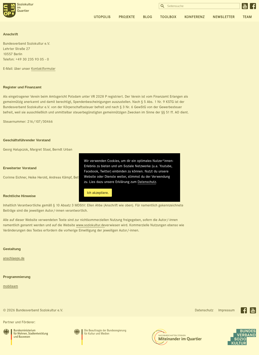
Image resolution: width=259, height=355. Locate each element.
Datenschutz (147, 182)
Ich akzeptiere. (98, 193)
